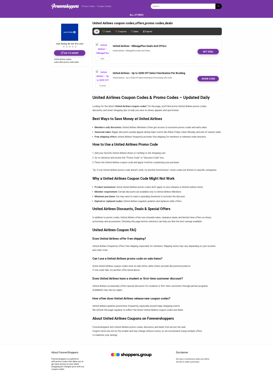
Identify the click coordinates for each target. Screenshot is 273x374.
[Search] (218, 6)
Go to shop (70, 53)
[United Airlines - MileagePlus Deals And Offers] (102, 50)
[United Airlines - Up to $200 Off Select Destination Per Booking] (102, 77)
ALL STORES (136, 15)
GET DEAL (208, 51)
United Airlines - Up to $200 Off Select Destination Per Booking (149, 73)
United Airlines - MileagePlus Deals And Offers (140, 46)
